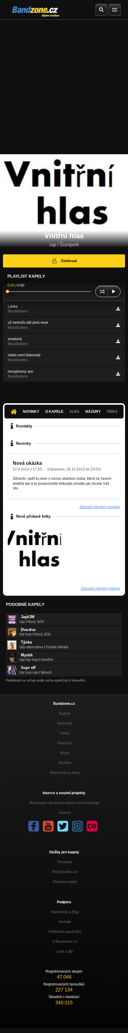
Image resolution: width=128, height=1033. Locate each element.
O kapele (54, 411)
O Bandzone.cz (64, 941)
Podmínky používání (65, 932)
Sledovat (69, 261)
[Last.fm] (92, 826)
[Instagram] (77, 826)
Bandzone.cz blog (64, 773)
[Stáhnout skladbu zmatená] (118, 341)
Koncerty (65, 723)
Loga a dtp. (65, 951)
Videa (65, 733)
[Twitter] (62, 826)
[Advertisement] (64, 87)
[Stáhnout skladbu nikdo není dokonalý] (118, 357)
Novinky (31, 411)
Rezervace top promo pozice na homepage (65, 803)
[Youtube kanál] (48, 826)
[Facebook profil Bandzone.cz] (33, 826)
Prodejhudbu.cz (65, 872)
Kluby (64, 753)
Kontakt (65, 922)
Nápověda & (65, 912)
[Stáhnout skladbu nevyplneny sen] (118, 374)
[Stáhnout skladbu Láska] (118, 309)
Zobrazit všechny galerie (100, 588)
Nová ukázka (27, 463)
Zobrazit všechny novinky (99, 507)
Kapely (65, 713)
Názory (93, 411)
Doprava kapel (65, 882)
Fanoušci (64, 743)
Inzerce (65, 813)
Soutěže (64, 763)
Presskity (64, 862)
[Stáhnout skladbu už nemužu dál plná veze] (118, 325)
